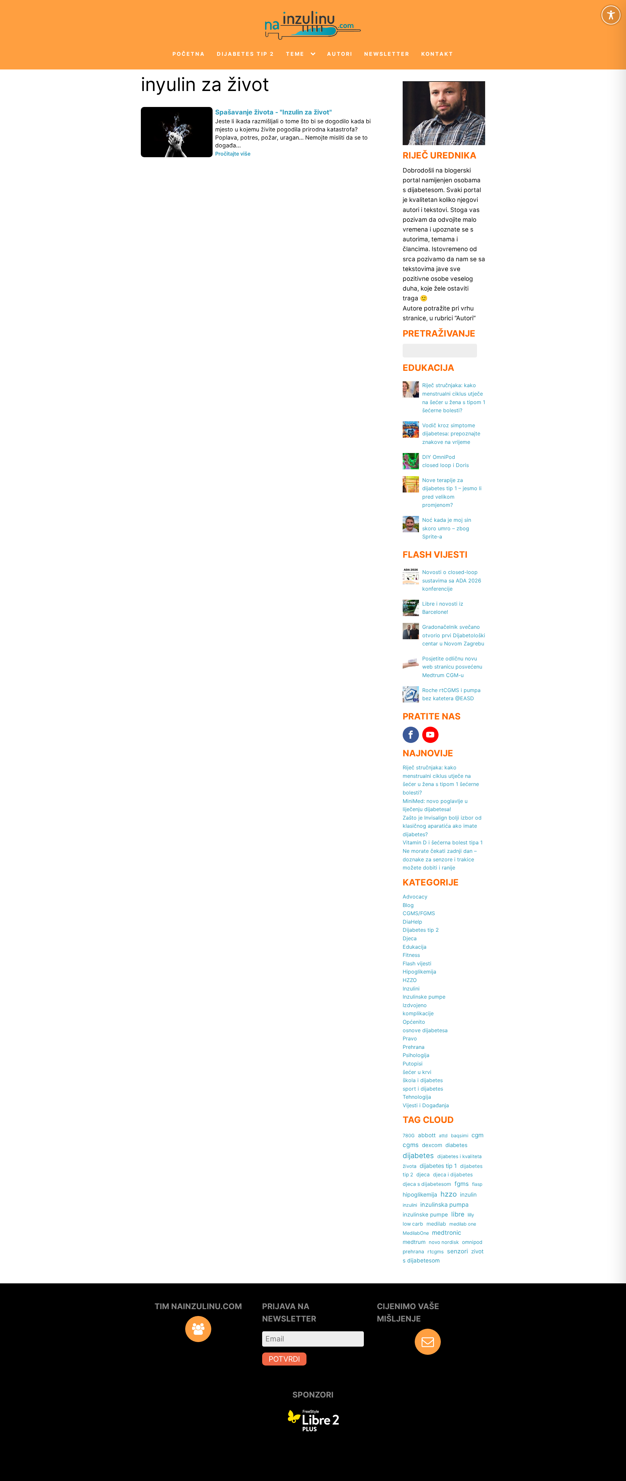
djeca (423, 1174)
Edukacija (414, 947)
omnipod (472, 1242)
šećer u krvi (417, 1072)
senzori (457, 1251)
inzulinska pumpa (444, 1204)
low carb (413, 1224)
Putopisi (413, 1063)
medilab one (462, 1224)
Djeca (410, 938)
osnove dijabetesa (425, 1030)
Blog (408, 905)
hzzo (448, 1194)
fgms (462, 1183)
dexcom (432, 1145)
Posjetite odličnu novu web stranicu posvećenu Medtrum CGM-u (452, 666)
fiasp (477, 1184)
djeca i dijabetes (453, 1174)
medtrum (414, 1242)
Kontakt (437, 54)
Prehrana (414, 1047)
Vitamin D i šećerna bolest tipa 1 (443, 842)
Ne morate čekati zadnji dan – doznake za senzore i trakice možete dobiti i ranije (440, 859)
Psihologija (416, 1055)
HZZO (410, 980)
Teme (295, 54)
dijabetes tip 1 (438, 1165)
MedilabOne (416, 1233)
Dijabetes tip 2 (245, 54)
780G (409, 1135)
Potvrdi (284, 1358)
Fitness (411, 955)
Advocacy (415, 896)
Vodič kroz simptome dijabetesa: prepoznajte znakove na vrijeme (451, 433)
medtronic (446, 1232)
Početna (188, 54)
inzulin (468, 1194)
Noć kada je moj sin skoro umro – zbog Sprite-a (446, 528)
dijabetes (418, 1155)
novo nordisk (444, 1242)
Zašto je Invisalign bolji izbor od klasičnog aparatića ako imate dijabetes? (442, 826)
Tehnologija (417, 1097)
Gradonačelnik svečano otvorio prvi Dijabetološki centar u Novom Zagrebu (453, 635)
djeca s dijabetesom (427, 1184)
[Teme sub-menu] (314, 54)
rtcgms (435, 1251)
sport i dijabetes (423, 1088)
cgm (477, 1135)
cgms (411, 1145)
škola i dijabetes (423, 1080)
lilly (471, 1214)
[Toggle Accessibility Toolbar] (611, 15)
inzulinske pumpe (425, 1214)
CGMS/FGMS (419, 913)
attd (443, 1135)
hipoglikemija (420, 1194)
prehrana (413, 1251)
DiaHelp (412, 921)
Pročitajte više (232, 153)
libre (457, 1214)
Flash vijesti (417, 963)
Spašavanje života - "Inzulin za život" (273, 112)
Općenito (414, 1022)
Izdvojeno (415, 1005)
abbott (427, 1135)
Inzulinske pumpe (424, 996)
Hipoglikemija (419, 971)
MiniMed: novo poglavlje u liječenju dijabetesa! (435, 805)
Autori (339, 54)
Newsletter (387, 54)
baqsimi (459, 1135)
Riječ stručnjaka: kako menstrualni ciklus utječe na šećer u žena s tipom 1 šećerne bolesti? (441, 780)
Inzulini (411, 988)
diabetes (456, 1145)
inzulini (410, 1205)
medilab (436, 1223)
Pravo (410, 1038)
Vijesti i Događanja (426, 1105)
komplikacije (418, 1013)
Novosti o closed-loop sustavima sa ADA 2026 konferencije (451, 580)
